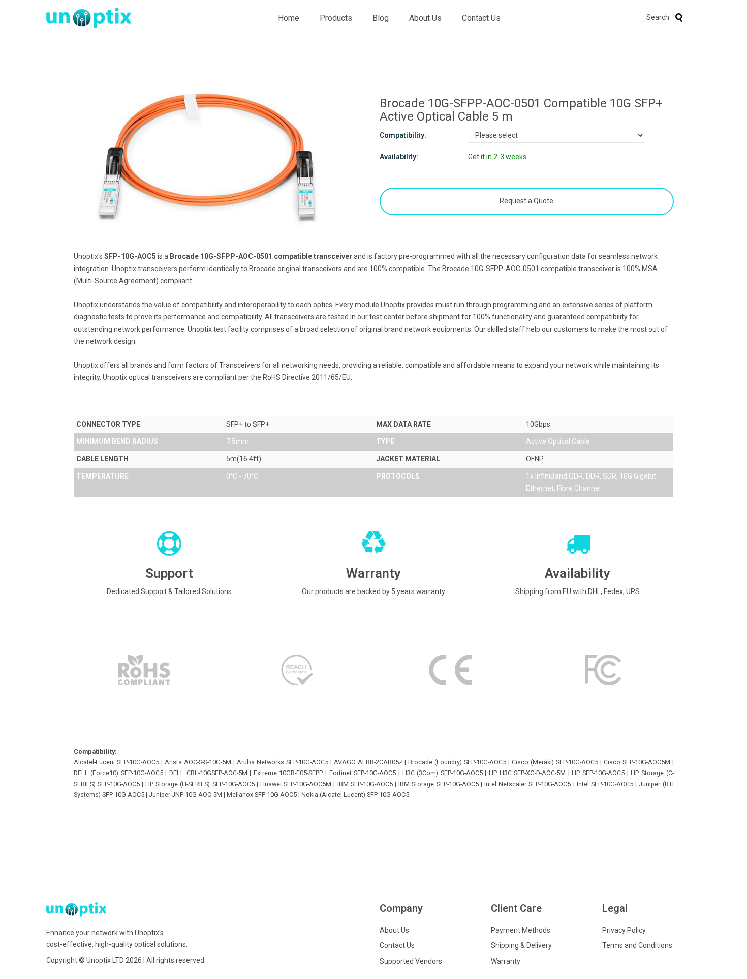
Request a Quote (526, 201)
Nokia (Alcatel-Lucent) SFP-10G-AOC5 (355, 794)
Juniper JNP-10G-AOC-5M (185, 794)
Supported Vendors (411, 961)
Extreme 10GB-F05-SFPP (288, 773)
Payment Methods (520, 930)
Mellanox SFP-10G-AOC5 (262, 794)
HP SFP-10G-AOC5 (598, 773)
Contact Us (481, 18)
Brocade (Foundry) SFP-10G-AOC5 (457, 762)
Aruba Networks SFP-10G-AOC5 (282, 762)
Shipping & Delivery (521, 945)
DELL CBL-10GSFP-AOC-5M (208, 773)
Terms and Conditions (637, 945)
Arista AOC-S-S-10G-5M (198, 762)
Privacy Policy (624, 930)
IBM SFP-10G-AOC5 (365, 784)
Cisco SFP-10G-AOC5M (637, 762)
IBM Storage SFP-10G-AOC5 (438, 784)
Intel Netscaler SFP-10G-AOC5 (527, 784)
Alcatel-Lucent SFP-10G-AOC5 (117, 762)
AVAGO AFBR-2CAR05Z (368, 762)
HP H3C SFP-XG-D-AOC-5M (527, 773)
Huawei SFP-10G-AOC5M (295, 784)
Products (336, 18)
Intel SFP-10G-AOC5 (605, 784)
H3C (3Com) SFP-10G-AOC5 (442, 773)
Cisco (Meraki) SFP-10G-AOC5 (555, 762)
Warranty (505, 961)
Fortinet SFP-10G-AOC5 (362, 773)
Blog (380, 18)
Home (288, 18)
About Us (425, 18)
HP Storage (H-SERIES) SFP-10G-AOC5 (200, 784)
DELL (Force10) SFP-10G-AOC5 (118, 773)
